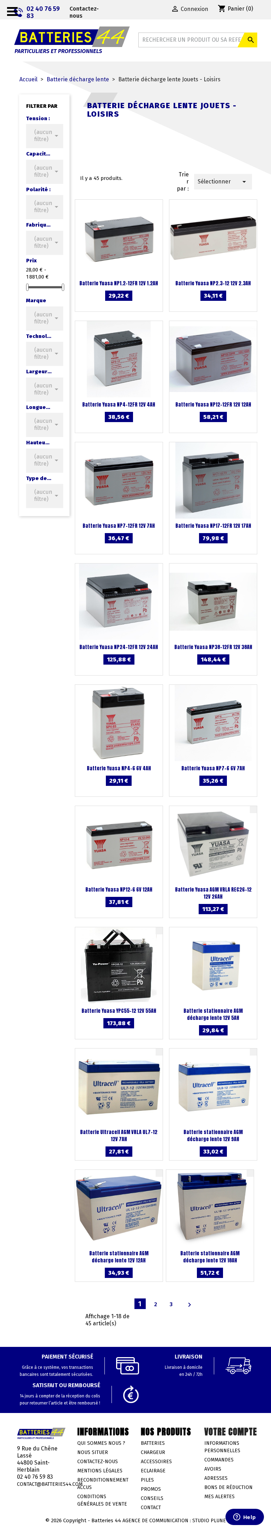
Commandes (219, 1460)
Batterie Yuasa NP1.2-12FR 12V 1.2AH (118, 283)
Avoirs (212, 1469)
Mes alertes (219, 1497)
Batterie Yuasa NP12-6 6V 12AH (118, 889)
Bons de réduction (228, 1487)
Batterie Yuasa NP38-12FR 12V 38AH (213, 647)
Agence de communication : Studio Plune (174, 1521)
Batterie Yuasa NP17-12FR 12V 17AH (213, 526)
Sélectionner (223, 181)
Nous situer (92, 1452)
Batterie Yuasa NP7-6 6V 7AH (213, 768)
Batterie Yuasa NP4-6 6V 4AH (119, 768)
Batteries (153, 1443)
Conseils (152, 1498)
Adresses (216, 1478)
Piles (147, 1480)
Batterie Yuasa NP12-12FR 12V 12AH (213, 404)
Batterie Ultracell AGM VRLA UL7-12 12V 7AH (118, 1135)
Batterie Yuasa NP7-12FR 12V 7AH (119, 526)
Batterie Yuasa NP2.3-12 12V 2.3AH (213, 283)
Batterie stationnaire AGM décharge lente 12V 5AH (213, 1014)
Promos (151, 1489)
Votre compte (230, 1431)
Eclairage (153, 1471)
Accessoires (156, 1462)
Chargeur (153, 1452)
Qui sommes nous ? (101, 1443)
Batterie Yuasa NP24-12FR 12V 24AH (118, 647)
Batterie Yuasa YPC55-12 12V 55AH (119, 1011)
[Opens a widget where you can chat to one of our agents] (244, 1517)
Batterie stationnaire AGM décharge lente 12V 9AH (213, 1135)
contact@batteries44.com (50, 1484)
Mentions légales (99, 1471)
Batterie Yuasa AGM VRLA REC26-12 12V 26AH (213, 893)
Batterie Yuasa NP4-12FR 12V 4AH (118, 404)
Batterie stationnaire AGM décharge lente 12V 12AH (119, 1257)
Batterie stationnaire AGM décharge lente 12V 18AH (210, 1257)
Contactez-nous (84, 12)
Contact (151, 1508)
